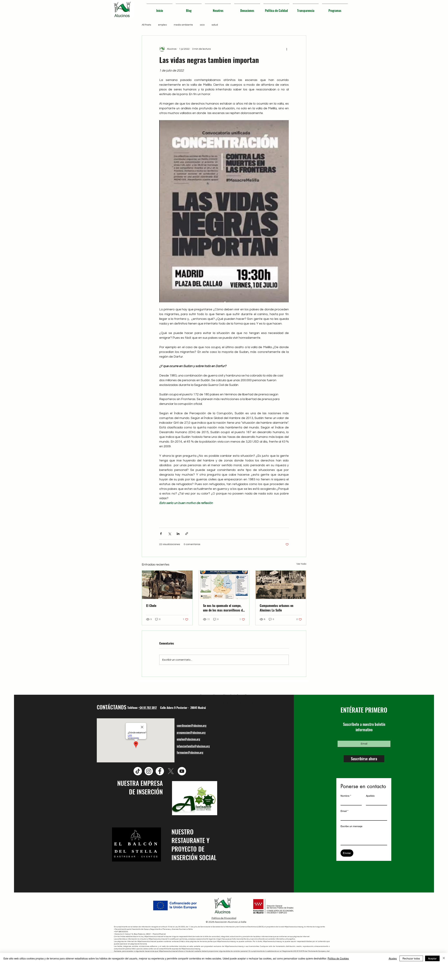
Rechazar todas (411, 958)
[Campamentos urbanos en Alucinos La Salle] (280, 585)
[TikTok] (138, 771)
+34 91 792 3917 (148, 708)
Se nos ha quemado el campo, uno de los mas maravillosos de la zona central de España (223, 607)
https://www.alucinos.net (153, 936)
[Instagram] (149, 771)
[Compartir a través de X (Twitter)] (169, 533)
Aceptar (432, 958)
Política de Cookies (338, 958)
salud (215, 25)
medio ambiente (183, 25)
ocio (202, 25)
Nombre (346, 795)
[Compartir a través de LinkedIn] (178, 533)
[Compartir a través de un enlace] (186, 533)
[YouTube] (182, 771)
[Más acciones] (287, 49)
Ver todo (301, 564)
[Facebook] (160, 771)
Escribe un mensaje (351, 826)
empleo (162, 25)
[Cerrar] (444, 958)
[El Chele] (167, 585)
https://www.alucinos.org (293, 927)
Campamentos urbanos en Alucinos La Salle (276, 607)
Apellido (370, 795)
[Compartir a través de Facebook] (161, 533)
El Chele (151, 605)
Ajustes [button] (393, 958)
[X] (171, 771)
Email (344, 811)
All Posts (146, 25)
